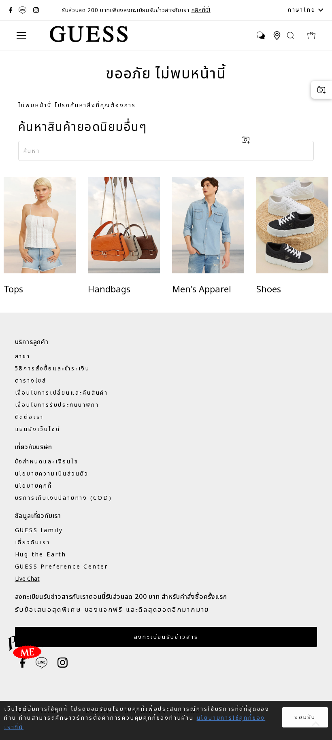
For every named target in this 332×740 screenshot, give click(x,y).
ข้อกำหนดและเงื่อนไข (47, 461)
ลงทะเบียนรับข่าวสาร (166, 637)
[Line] (22, 10)
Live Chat (27, 579)
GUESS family (39, 530)
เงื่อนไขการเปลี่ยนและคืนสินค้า (61, 393)
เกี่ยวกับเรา (32, 542)
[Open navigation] (26, 35)
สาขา (22, 356)
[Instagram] (36, 10)
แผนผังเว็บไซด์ (37, 429)
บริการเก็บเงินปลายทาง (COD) (63, 498)
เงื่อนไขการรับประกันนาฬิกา (57, 405)
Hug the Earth (40, 554)
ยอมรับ (305, 717)
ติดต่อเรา (29, 417)
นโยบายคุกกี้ (33, 486)
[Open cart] (313, 35)
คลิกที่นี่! (201, 10)
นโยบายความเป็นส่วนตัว (52, 473)
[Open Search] (291, 36)
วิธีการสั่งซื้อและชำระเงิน (52, 368)
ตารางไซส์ (31, 380)
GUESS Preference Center (61, 566)
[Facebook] (10, 10)
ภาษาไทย (303, 10)
